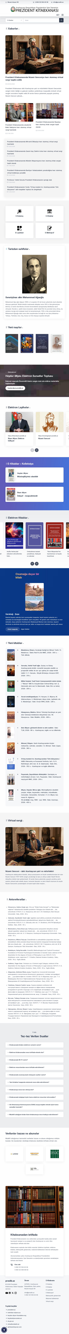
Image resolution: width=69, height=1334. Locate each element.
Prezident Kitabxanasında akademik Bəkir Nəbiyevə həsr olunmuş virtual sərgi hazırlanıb (18, 127)
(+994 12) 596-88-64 (21, 1270)
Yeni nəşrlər (15, 327)
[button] (60, 343)
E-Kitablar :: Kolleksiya (20, 463)
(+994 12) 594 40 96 (41, 2)
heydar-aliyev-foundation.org (17, 1315)
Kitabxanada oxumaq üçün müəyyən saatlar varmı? (27, 1075)
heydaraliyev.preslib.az (15, 388)
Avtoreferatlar (17, 899)
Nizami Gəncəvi (44, 438)
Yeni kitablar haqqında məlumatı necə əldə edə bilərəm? (29, 1082)
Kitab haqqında (13, 629)
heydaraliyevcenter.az (15, 1318)
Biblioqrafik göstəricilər (53, 1295)
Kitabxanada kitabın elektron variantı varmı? (25, 1045)
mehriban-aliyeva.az (14, 1312)
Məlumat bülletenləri (52, 1298)
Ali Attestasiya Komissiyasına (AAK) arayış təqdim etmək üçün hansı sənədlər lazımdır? (33, 1106)
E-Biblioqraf (49, 233)
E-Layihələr (19, 233)
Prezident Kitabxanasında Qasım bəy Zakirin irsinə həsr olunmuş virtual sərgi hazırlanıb (34, 152)
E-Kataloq (19, 216)
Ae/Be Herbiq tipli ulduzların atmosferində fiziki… (14, 554)
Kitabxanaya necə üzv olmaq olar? (21, 1090)
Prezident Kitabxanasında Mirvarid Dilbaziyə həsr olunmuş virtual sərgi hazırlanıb (32, 143)
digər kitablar (25, 629)
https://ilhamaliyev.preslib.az (17, 436)
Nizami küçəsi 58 (13, 2)
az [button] (57, 15)
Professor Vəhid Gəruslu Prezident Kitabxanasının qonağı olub (29, 180)
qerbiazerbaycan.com (15, 1327)
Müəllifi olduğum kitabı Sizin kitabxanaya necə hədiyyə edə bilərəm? (33, 1114)
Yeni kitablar (15, 643)
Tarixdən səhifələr (18, 249)
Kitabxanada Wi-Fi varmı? (18, 1060)
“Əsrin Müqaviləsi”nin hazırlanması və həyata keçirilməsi (54, 554)
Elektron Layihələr (18, 407)
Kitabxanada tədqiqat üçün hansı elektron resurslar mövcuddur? (32, 1097)
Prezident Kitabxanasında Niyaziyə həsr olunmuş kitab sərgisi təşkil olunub (48, 124)
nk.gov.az (11, 1321)
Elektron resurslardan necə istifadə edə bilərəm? (26, 1067)
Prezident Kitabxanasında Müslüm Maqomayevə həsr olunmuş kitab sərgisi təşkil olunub (34, 162)
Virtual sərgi (15, 820)
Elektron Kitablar (18, 517)
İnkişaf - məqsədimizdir (27, 496)
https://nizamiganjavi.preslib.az (48, 436)
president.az (11, 1310)
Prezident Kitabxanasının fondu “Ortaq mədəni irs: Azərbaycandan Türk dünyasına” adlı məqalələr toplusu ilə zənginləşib (32, 188)
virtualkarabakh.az (13, 1324)
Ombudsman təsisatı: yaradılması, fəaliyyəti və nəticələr (34, 554)
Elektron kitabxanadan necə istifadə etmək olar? (26, 1052)
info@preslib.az (58, 2)
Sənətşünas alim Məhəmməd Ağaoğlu (24, 297)
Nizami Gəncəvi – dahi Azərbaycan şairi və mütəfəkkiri (29, 871)
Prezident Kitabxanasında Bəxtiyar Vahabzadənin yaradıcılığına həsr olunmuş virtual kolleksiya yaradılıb (34, 171)
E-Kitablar (49, 216)
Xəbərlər (13, 28)
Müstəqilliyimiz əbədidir (27, 476)
